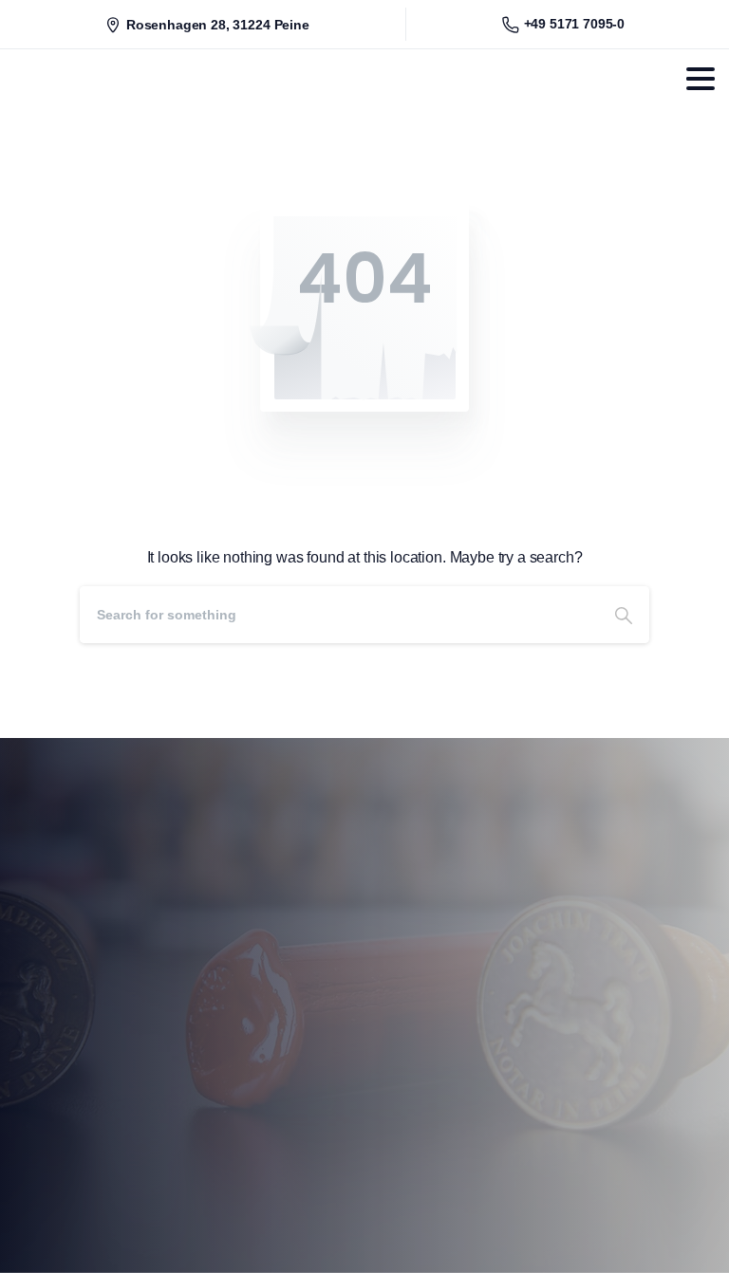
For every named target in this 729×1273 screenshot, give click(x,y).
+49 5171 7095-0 (575, 23)
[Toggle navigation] (701, 79)
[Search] (623, 614)
